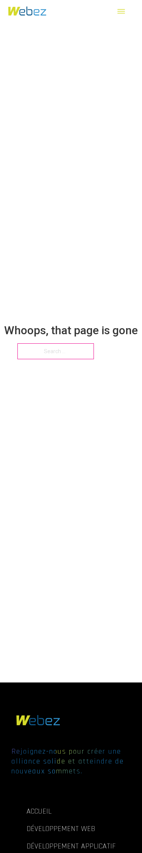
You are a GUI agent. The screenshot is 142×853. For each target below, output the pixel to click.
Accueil (39, 811)
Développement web (61, 829)
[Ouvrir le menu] (124, 11)
